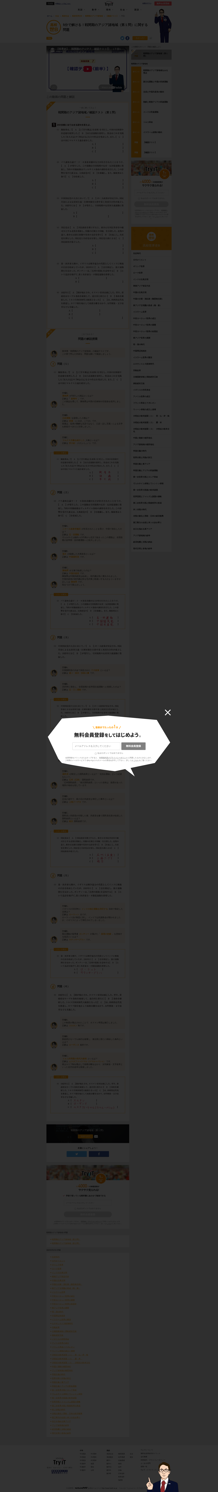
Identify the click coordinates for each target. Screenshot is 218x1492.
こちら (136, 760)
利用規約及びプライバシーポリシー (113, 758)
